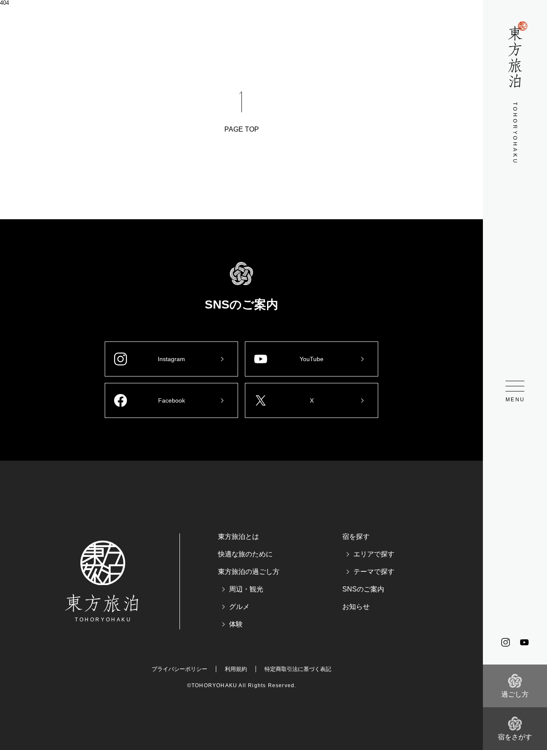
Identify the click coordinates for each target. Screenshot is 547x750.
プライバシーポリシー (179, 669)
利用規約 (236, 669)
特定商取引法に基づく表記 (298, 669)
